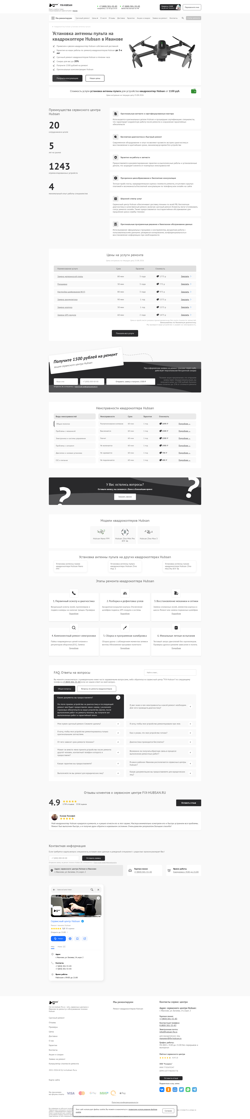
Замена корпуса (64, 307)
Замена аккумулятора (67, 299)
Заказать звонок (125, 497)
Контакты (173, 18)
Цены (94, 18)
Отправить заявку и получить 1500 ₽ (131, 381)
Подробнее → (184, 424)
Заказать (185, 276)
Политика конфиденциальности (125, 1102)
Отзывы (112, 18)
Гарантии (131, 18)
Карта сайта (54, 1080)
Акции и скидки (143, 18)
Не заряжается (106, 453)
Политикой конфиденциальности (105, 862)
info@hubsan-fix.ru (168, 1032)
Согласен (168, 1111)
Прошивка (62, 284)
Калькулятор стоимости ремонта (64, 1063)
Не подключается (107, 460)
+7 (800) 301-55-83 (108, 6)
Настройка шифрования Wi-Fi (71, 291)
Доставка (121, 18)
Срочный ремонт (83, 18)
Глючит (103, 438)
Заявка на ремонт (159, 18)
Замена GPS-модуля (66, 315)
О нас (102, 18)
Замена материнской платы (70, 276)
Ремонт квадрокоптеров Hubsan (128, 1008)
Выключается (105, 431)
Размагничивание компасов (111, 424)
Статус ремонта (193, 18)
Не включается (106, 445)
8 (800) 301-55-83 (168, 1025)
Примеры (53, 1027)
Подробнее (73, 614)
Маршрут (60, 938)
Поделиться (162, 1089)
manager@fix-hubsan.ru (171, 1038)
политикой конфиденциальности (86, 387)
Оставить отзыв (188, 802)
